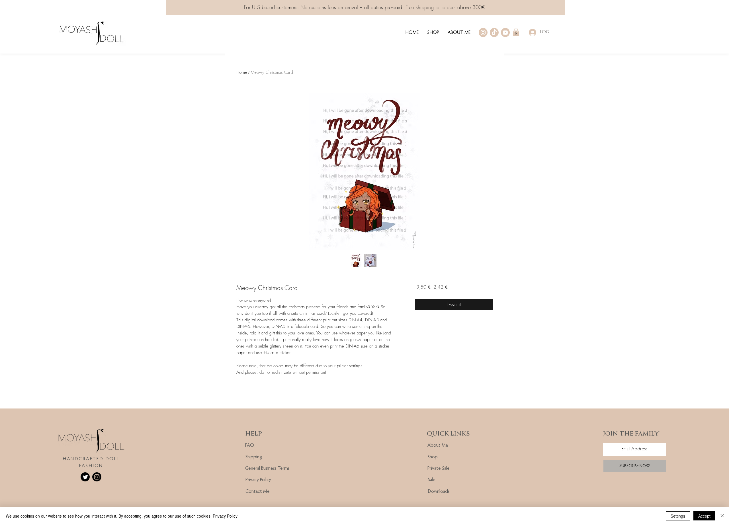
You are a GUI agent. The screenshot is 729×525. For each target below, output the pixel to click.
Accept (704, 516)
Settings (678, 516)
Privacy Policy (225, 516)
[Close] (722, 515)
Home (241, 72)
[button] (516, 32)
